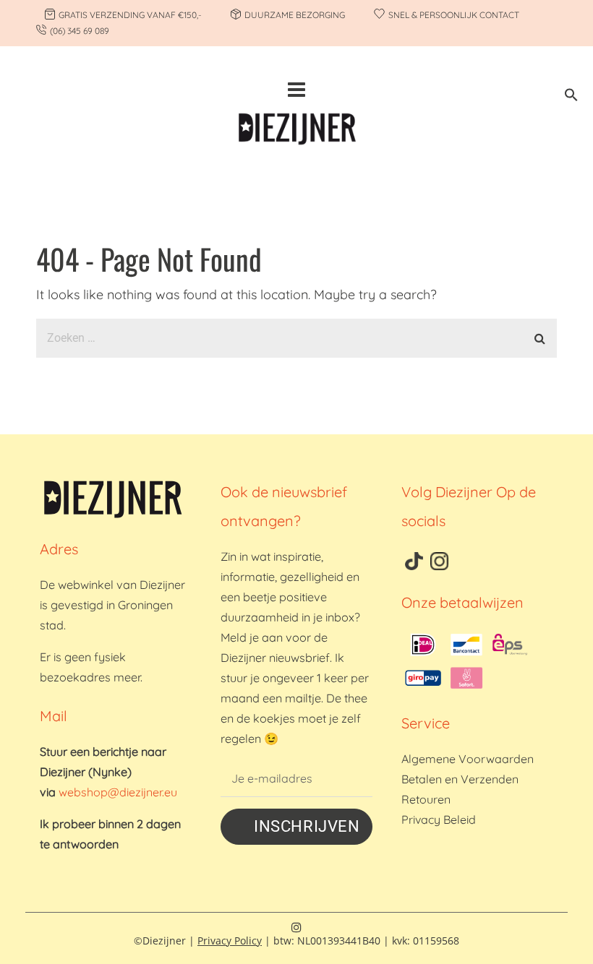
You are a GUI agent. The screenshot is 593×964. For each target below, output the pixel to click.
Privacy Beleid (438, 819)
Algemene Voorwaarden (467, 759)
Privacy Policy (229, 940)
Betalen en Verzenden (460, 779)
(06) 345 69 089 (79, 30)
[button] (571, 97)
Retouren (426, 799)
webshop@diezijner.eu (118, 792)
